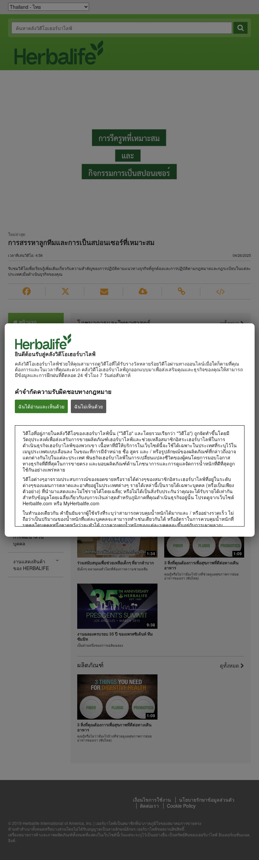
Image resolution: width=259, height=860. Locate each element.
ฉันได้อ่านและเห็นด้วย (41, 406)
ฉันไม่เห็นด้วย (88, 406)
